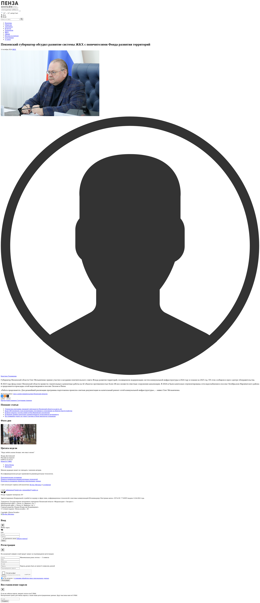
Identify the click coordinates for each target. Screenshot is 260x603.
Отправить (5, 601)
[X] (7, 396)
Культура (8, 28)
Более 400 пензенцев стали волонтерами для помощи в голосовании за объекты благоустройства (38, 411)
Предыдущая (9, 400)
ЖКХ (7, 32)
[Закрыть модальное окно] (2, 525)
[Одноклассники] (5, 396)
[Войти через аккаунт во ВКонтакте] (2, 530)
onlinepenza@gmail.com (14, 490)
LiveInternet (47, 485)
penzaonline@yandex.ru (30, 490)
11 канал (8, 39)
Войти (3, 540)
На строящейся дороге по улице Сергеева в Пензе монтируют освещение (30, 416)
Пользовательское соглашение (11, 477)
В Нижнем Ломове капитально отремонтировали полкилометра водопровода (32, 414)
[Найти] (21, 19)
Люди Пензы (9, 465)
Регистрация (5, 580)
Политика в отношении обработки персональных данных (21, 481)
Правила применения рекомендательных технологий (19, 479)
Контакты (8, 467)
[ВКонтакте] (2, 396)
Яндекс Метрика (35, 485)
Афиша (7, 34)
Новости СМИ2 (6, 461)
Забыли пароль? (22, 538)
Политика (8, 23)
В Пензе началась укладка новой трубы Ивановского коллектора (27, 412)
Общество (8, 25)
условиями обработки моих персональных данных (31, 578)
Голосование (9, 37)
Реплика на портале (12, 36)
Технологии (9, 30)
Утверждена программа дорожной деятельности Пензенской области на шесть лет (33, 409)
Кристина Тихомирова (9, 376)
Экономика (9, 27)
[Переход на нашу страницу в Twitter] (4, 493)
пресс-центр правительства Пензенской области (30, 394)
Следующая (24, 400)
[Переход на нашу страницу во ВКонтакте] (2, 493)
